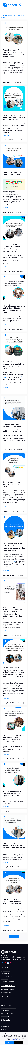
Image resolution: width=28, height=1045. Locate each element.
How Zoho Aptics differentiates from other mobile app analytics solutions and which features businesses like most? (12, 612)
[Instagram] (11, 963)
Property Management (7, 989)
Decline (9, 1042)
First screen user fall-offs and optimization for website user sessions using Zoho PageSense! (14, 547)
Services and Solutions (7, 981)
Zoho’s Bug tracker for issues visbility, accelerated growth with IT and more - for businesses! (13, 53)
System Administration (7, 976)
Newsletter (4, 1000)
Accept (18, 1042)
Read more (6, 78)
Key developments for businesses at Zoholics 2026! (11, 484)
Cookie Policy (16, 1039)
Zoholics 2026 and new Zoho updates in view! (12, 173)
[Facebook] (8, 963)
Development (5, 973)
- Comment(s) (18, 82)
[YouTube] (5, 963)
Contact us (4, 1029)
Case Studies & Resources (8, 1008)
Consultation (4, 979)
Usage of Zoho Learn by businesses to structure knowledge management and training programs (13, 427)
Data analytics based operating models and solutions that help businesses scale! (11, 247)
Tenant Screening (6, 992)
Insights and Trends (6, 1005)
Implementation (5, 971)
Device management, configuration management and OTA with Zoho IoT (13, 901)
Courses (3, 1002)
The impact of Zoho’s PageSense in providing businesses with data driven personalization (14, 846)
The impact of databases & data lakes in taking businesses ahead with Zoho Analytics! (13, 738)
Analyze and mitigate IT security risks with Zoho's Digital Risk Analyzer (13, 793)
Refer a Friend (5, 1023)
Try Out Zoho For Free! (7, 1013)
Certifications (5, 1010)
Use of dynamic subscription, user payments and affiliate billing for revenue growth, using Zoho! (14, 308)
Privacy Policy (5, 1016)
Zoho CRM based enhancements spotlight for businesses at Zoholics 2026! (14, 365)
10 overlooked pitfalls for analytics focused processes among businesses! (14, 117)
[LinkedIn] (2, 963)
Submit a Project (5, 1026)
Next (14, 937)
